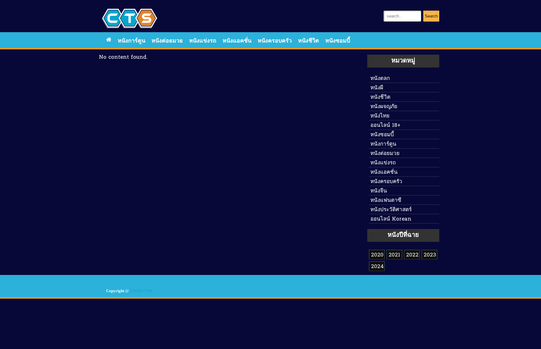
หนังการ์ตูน (131, 41)
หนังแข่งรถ (202, 41)
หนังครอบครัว (275, 41)
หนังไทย (379, 116)
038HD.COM (141, 291)
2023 (430, 255)
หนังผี (376, 88)
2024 (377, 267)
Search (431, 16)
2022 (412, 255)
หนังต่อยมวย (167, 41)
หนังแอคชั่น (237, 41)
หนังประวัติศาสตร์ (391, 210)
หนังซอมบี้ (337, 41)
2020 (377, 255)
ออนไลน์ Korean (390, 219)
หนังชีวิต (308, 41)
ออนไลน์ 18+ (385, 125)
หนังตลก (380, 78)
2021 (394, 255)
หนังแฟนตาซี (385, 200)
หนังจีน (378, 191)
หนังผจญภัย (383, 107)
